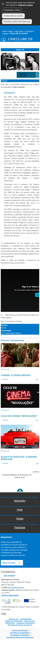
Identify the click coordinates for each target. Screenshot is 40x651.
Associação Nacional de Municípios (20, 637)
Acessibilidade (25, 619)
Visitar (10, 31)
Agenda (5, 33)
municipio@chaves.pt (15, 587)
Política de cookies (25, 5)
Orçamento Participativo (25, 623)
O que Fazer (18, 31)
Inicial (4, 31)
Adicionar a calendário (23, 75)
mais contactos (9, 576)
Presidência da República (19, 633)
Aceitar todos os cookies (13, 16)
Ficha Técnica (29, 621)
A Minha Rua (10, 623)
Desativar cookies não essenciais (17, 21)
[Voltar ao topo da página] (20, 492)
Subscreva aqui (8, 563)
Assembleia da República (19, 635)
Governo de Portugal (20, 630)
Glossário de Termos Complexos (20, 625)
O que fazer (29, 31)
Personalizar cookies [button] (12, 10)
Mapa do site (14, 619)
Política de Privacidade (14, 621)
